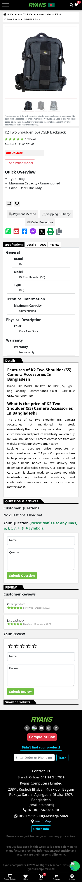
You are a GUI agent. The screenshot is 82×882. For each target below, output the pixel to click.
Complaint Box (42, 736)
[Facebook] (24, 231)
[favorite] (17, 204)
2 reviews (30, 139)
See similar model (20, 163)
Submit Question (22, 575)
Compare (56, 879)
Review (54, 245)
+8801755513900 (30, 816)
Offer (25, 879)
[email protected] (41, 804)
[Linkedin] (56, 728)
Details (31, 245)
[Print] (50, 231)
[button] (59, 231)
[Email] (16, 231)
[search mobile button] (71, 5)
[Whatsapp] (8, 231)
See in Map (43, 821)
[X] (42, 231)
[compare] (9, 204)
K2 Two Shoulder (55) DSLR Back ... (23, 19)
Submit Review (20, 691)
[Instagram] (48, 728)
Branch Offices (28, 777)
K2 (56, 14)
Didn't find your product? (41, 747)
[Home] (5, 14)
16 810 (32, 809)
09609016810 (49, 809)
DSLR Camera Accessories (37, 14)
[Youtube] (41, 728)
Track (62, 757)
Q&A (43, 245)
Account (72, 879)
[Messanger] (33, 231)
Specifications (14, 245)
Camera (14, 14)
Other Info (41, 829)
